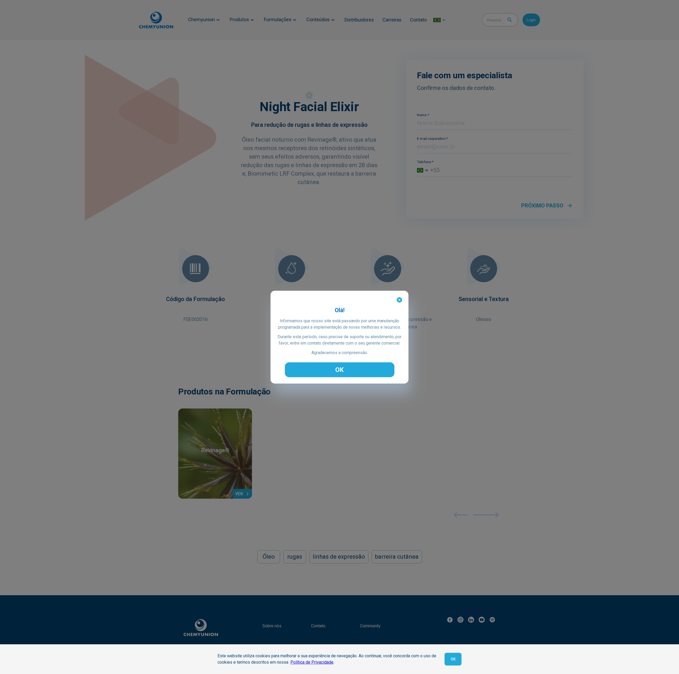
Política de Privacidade (311, 662)
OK (339, 369)
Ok (453, 659)
